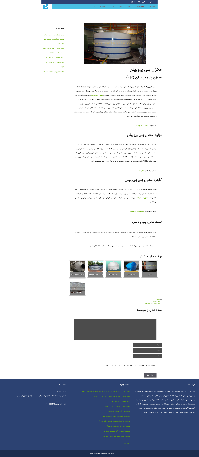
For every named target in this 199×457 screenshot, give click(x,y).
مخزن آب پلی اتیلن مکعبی (152, 303)
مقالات (129, 6)
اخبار (112, 6)
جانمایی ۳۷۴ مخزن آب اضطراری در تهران (117, 431)
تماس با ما (103, 6)
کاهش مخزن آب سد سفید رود (54, 57)
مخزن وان (127, 443)
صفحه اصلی (151, 6)
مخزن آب (141, 170)
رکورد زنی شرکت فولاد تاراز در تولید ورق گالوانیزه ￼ (114, 421)
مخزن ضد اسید (155, 301)
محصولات (140, 6)
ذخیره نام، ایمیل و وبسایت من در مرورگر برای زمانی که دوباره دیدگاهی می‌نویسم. (129, 365)
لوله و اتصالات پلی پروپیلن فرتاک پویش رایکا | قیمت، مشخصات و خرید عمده (54, 39)
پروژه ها (120, 6)
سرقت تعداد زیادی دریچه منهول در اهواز (117, 406)
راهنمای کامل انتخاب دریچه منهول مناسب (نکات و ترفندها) (111, 396)
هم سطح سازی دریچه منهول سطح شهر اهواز (116, 436)
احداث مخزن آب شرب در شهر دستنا (53, 71)
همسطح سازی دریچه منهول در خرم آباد (118, 426)
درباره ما (93, 6)
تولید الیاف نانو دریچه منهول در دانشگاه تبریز (116, 416)
